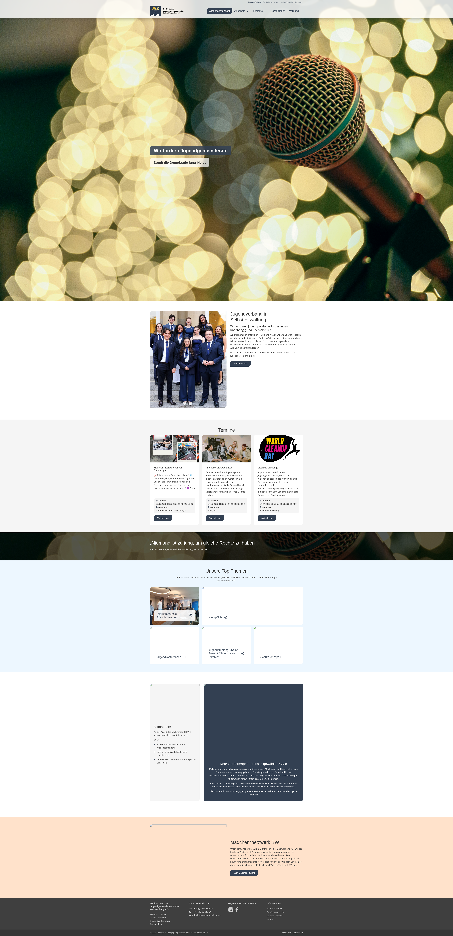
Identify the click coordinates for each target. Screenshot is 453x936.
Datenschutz (298, 933)
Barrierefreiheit (254, 2)
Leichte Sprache (286, 2)
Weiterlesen (163, 518)
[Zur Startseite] (167, 11)
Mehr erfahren (240, 363)
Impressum (286, 933)
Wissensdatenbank (220, 10)
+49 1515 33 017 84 (201, 911)
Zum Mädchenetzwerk (244, 873)
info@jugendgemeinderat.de (206, 914)
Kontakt (298, 2)
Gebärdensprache (270, 2)
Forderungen (278, 10)
